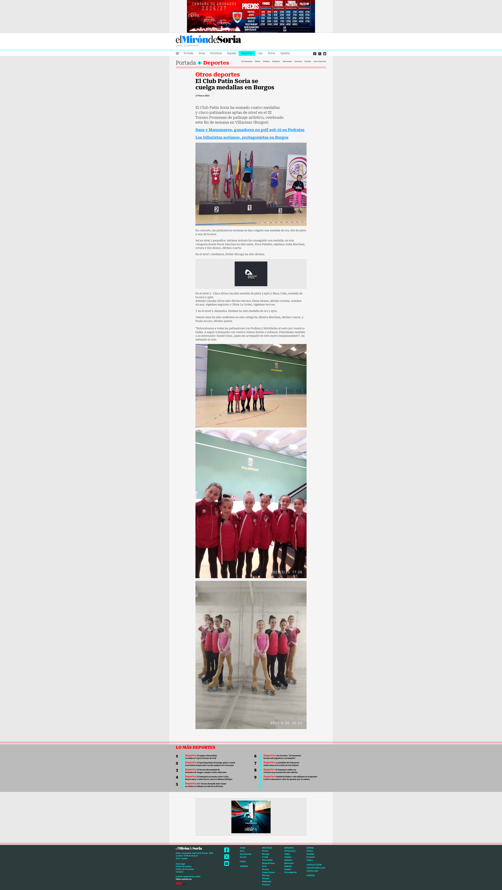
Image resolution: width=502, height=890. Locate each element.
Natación (298, 61)
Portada (188, 53)
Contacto (179, 872)
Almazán (265, 878)
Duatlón (307, 61)
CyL (260, 53)
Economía (311, 857)
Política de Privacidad (185, 869)
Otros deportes (320, 61)
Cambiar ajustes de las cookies (188, 876)
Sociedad (310, 854)
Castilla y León (314, 865)
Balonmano (287, 61)
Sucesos (243, 857)
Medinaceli (266, 881)
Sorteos (311, 875)
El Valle (265, 857)
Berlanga (265, 854)
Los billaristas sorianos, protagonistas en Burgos (241, 137)
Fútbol (257, 61)
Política (310, 851)
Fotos (271, 53)
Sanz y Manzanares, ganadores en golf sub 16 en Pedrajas (249, 130)
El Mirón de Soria (208, 39)
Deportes (247, 53)
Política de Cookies (183, 866)
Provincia (216, 53)
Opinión (285, 53)
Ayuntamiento (245, 854)
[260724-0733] (251, 16)
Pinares (265, 851)
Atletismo (276, 61)
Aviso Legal (180, 864)
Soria (202, 53)
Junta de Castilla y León (316, 868)
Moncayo (266, 875)
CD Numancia (246, 61)
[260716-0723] (251, 816)
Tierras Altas (267, 860)
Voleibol (266, 61)
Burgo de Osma (268, 863)
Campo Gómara (268, 872)
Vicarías (265, 869)
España (231, 53)
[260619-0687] (251, 273)
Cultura (310, 860)
